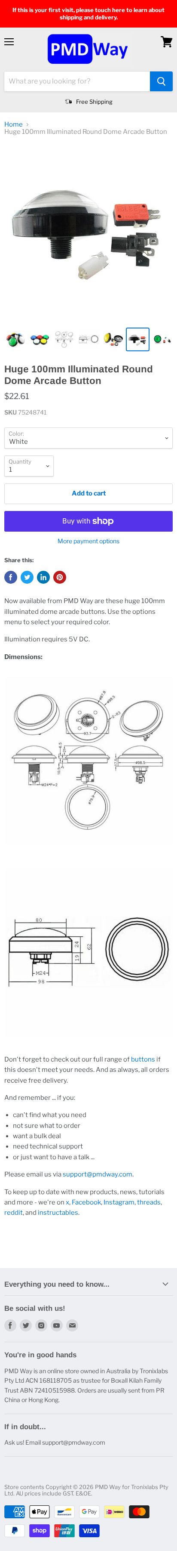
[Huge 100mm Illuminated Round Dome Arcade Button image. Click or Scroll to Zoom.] (88, 233)
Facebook (86, 1202)
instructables (58, 1213)
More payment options (88, 541)
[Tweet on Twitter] (27, 577)
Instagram (119, 1202)
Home (13, 124)
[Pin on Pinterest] (59, 577)
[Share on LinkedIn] (43, 577)
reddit (13, 1213)
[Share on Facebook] (10, 577)
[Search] (161, 81)
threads (149, 1202)
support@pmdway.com (97, 1174)
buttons (143, 1059)
